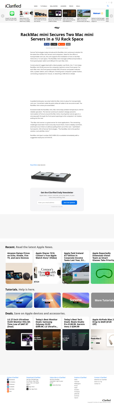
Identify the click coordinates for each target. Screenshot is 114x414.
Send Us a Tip (98, 381)
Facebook (12, 379)
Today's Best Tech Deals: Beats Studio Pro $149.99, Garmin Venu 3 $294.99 (74, 323)
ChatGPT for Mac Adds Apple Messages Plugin (11, 19)
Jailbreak (76, 394)
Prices (76, 385)
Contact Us (97, 383)
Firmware (77, 392)
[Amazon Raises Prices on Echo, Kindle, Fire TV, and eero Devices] (40, 17)
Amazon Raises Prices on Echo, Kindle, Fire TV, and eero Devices (40, 20)
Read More (34, 165)
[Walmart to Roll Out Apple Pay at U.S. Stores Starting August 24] (98, 17)
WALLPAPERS (54, 6)
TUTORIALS (43, 6)
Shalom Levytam (64, 48)
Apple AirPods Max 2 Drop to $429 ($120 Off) (103, 322)
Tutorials (76, 381)
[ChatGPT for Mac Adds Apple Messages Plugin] (12, 17)
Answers (76, 389)
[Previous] (2, 16)
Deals (75, 387)
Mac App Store (33, 389)
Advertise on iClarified (100, 379)
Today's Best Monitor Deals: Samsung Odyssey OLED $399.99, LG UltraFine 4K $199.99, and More (69, 21)
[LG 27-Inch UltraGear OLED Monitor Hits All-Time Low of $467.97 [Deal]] (55, 17)
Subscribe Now (56, 385)
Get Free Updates (69, 202)
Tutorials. (11, 289)
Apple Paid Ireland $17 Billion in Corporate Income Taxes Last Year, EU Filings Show (83, 21)
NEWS (35, 6)
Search (76, 398)
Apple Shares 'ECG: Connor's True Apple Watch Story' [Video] (25, 20)
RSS (11, 391)
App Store (31, 386)
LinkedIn (12, 386)
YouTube (12, 389)
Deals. (9, 313)
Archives (76, 396)
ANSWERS (63, 6)
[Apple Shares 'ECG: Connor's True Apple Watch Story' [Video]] (26, 17)
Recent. (10, 247)
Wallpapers (77, 383)
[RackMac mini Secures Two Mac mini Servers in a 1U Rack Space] (51, 177)
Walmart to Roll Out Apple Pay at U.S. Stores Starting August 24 (97, 20)
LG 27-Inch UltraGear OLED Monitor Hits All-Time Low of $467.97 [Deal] (55, 20)
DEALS (78, 6)
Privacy (108, 402)
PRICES (71, 6)
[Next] (111, 16)
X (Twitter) (12, 382)
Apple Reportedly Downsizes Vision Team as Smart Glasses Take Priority (103, 257)
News (75, 379)
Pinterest (12, 384)
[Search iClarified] (108, 6)
